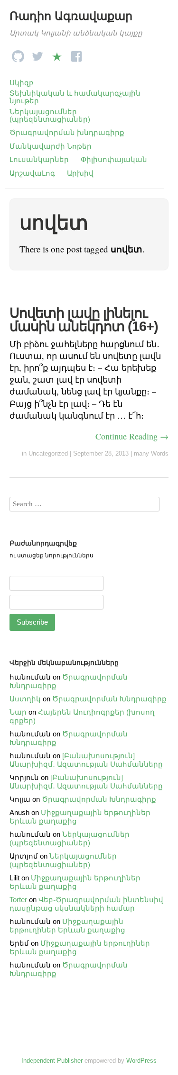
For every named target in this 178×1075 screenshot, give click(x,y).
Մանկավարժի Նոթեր (50, 146)
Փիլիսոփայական (114, 159)
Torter (18, 900)
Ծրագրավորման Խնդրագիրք (109, 699)
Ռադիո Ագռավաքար (70, 15)
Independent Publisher (52, 1060)
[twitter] (37, 54)
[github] (18, 54)
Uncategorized (48, 453)
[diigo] (57, 54)
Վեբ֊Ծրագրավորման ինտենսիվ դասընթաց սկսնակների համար (86, 904)
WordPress (141, 1060)
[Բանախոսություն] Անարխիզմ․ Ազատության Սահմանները (86, 760)
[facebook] (76, 54)
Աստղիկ (25, 699)
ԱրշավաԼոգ (32, 173)
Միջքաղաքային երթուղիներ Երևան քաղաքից (75, 882)
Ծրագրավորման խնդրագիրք (66, 132)
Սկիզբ (21, 83)
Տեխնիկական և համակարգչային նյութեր (75, 97)
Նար (18, 712)
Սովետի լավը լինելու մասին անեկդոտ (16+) (83, 319)
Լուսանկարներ (39, 159)
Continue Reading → (132, 436)
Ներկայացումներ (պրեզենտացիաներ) (49, 115)
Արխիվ (80, 173)
